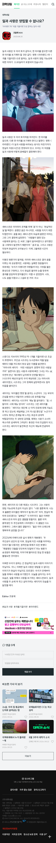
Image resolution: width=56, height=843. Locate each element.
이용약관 (6, 834)
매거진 (17, 4)
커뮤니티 (37, 4)
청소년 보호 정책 (30, 834)
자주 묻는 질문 (26, 789)
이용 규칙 (43, 834)
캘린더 (45, 4)
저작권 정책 (17, 834)
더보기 (28, 756)
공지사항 (14, 789)
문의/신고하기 (40, 789)
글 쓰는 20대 (26, 4)
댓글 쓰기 (28, 672)
